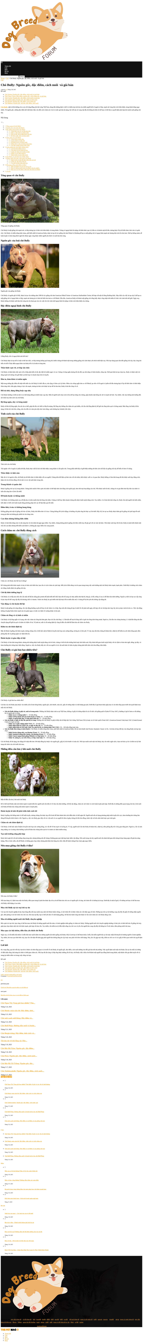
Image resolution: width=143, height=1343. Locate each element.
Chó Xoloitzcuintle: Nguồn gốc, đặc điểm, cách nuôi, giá (21, 1102)
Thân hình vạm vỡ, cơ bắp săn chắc (20, 131)
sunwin (100, 1319)
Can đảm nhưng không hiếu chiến (20, 145)
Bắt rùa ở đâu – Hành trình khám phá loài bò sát (19, 1222)
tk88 (52, 1319)
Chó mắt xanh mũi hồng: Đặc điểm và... (17, 1018)
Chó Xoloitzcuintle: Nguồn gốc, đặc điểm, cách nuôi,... (22, 1071)
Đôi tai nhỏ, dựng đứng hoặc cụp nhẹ (21, 134)
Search (22, 76)
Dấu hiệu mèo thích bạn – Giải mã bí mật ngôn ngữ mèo (21, 1198)
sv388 (76, 1322)
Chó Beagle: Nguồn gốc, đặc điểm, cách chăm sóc (20, 101)
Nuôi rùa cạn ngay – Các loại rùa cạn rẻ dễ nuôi (19, 1213)
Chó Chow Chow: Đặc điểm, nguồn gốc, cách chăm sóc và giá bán (25, 96)
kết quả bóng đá (74, 1319)
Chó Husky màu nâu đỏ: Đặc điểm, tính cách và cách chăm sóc (23, 1093)
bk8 (34, 1319)
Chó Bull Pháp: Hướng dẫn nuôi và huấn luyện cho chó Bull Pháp (24, 1111)
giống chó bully (17, 974)
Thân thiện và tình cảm (17, 139)
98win (14, 1322)
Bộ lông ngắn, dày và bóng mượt (20, 136)
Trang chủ (8, 66)
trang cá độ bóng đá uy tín (61, 1322)
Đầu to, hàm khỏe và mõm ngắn (20, 132)
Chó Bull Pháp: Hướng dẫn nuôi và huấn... (18, 1026)
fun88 (44, 1319)
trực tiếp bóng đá (16, 1319)
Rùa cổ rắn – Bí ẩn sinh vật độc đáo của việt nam (19, 1241)
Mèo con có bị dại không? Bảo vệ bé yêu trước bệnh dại (21, 1171)
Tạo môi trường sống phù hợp (19, 163)
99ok (72, 1322)
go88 (47, 1322)
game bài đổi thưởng (29, 1322)
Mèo (6, 69)
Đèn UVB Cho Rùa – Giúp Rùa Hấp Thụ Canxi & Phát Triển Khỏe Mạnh (26, 1250)
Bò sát (7, 71)
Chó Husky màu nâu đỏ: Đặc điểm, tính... (17, 1011)
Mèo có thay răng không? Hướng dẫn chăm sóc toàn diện (22, 1180)
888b (48, 1319)
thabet (42, 1322)
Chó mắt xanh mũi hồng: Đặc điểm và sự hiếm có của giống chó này (25, 1121)
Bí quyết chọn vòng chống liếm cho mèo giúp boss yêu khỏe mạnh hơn (25, 1189)
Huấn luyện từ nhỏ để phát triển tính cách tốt (23, 160)
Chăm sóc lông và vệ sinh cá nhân (20, 152)
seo (6, 89)
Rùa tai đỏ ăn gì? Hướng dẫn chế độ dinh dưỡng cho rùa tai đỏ (23, 1231)
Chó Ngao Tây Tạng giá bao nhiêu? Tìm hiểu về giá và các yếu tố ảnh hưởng (27, 1084)
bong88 (38, 1319)
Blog (6, 73)
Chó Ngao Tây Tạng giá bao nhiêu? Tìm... (18, 1003)
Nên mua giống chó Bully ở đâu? (16, 165)
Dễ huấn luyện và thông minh (19, 142)
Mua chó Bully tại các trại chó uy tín (21, 166)
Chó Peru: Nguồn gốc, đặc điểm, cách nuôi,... (19, 1056)
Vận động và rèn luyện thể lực (19, 150)
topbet (81, 1322)
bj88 (61, 1319)
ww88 (66, 1319)
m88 (51, 1322)
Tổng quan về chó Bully (13, 126)
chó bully (9, 974)
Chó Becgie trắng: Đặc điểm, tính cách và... (18, 1033)
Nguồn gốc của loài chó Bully (15, 128)
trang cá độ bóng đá (86, 1319)
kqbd (38, 1322)
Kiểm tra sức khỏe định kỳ (18, 153)
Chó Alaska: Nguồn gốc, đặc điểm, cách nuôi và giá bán (22, 94)
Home (3, 78)
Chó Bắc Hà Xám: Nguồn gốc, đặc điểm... (17, 1048)
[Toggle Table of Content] (2, 123)
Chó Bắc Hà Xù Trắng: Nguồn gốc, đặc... (17, 1063)
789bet (20, 1322)
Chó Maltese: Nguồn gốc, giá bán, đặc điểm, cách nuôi (21, 103)
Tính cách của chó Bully (13, 137)
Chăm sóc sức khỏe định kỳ (18, 161)
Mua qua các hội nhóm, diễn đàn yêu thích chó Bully (25, 169)
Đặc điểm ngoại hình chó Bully (15, 129)
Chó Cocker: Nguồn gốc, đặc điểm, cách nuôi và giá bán (22, 98)
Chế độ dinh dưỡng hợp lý (18, 148)
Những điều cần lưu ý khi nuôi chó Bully (18, 158)
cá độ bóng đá (27, 1319)
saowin (105, 1319)
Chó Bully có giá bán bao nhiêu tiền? (17, 156)
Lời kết (8, 171)
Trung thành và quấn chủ (18, 140)
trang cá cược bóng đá (127, 1319)
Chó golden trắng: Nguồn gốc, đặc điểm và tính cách (21, 100)
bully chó (4, 974)
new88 (57, 1319)
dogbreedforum (41, 1326)
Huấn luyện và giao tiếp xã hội (19, 155)
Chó (6, 68)
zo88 (95, 1319)
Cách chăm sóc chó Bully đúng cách (17, 147)
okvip (117, 1319)
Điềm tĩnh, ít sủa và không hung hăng (21, 144)
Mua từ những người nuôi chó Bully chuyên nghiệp (25, 168)
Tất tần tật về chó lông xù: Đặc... (14, 1041)
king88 (111, 1319)
